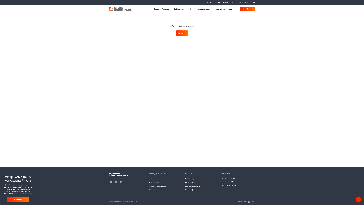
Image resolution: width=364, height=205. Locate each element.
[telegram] (116, 182)
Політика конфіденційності (157, 186)
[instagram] (121, 182)
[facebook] (111, 182)
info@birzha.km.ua (248, 2)
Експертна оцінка (190, 182)
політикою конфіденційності (23, 193)
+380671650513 (228, 2)
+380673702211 (215, 2)
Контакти (152, 190)
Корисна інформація (223, 9)
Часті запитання (154, 182)
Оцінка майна (179, 9)
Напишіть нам (247, 9)
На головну (182, 33)
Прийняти (18, 199)
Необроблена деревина (200, 9)
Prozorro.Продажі (161, 9)
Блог (150, 179)
